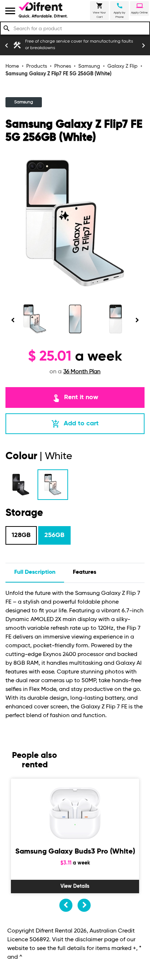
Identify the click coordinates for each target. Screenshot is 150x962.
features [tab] (84, 572)
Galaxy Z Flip (122, 66)
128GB (21, 535)
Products (36, 66)
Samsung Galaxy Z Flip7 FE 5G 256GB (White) (58, 73)
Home (12, 66)
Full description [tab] (34, 572)
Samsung (89, 66)
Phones (62, 66)
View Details (75, 886)
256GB (54, 535)
